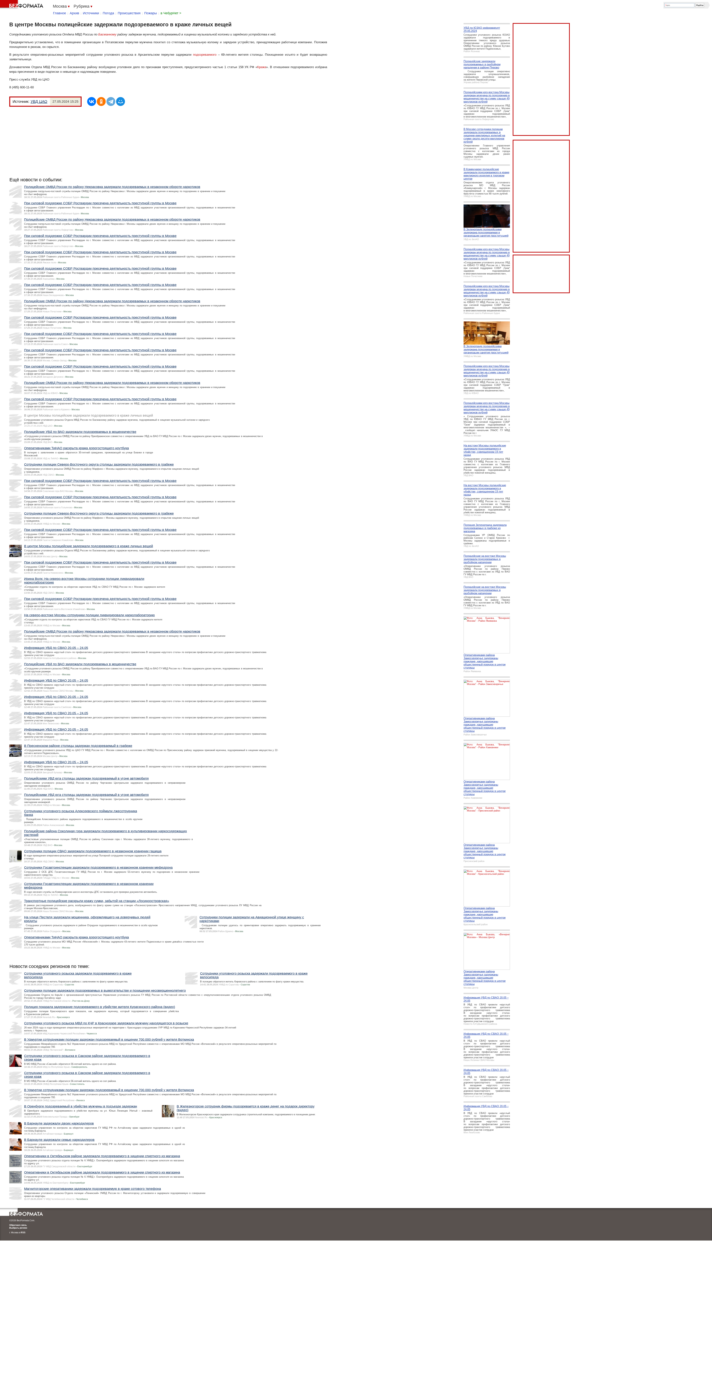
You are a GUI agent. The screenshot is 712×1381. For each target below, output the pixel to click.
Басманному (107, 34)
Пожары (150, 13)
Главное (59, 13)
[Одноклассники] (101, 101)
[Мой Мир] (120, 101)
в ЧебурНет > (171, 13)
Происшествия (129, 13)
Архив (74, 13)
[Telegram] (110, 101)
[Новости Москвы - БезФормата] (22, 4)
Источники (91, 13)
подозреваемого (204, 54)
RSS (23, 1232)
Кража (261, 67)
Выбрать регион (18, 1228)
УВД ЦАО (39, 101)
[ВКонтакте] (91, 101)
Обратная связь (18, 1225)
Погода (108, 13)
